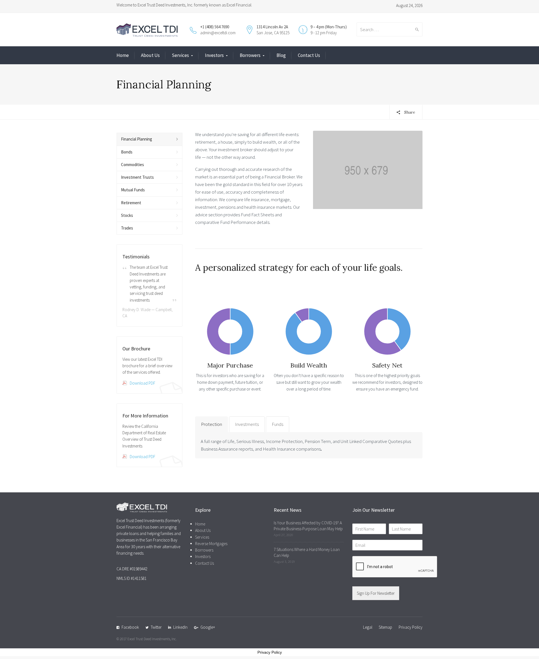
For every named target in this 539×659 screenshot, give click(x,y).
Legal (367, 627)
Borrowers (250, 55)
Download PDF (142, 383)
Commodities (132, 164)
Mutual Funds (133, 189)
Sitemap (385, 627)
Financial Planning (136, 139)
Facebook (130, 627)
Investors (214, 55)
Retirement (131, 202)
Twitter (156, 627)
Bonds (127, 152)
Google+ (207, 627)
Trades (127, 228)
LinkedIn (180, 627)
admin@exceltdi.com (218, 32)
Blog (281, 55)
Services (180, 55)
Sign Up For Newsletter (376, 593)
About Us (150, 55)
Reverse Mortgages (211, 543)
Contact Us (309, 55)
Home (123, 55)
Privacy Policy (410, 627)
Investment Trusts (137, 177)
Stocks (127, 215)
